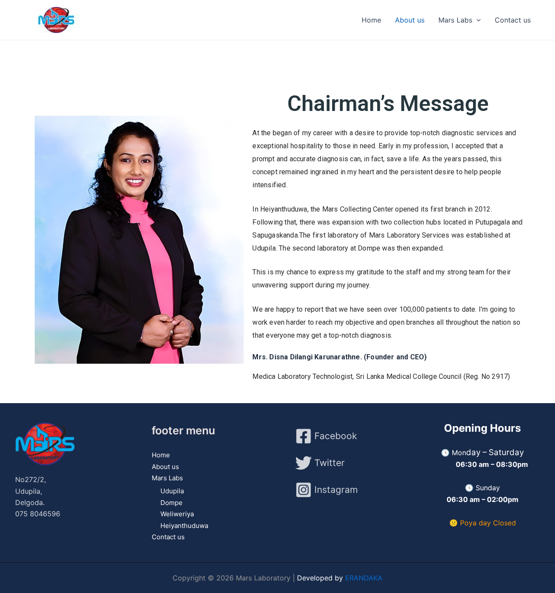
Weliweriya (177, 514)
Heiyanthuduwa (184, 525)
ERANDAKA (363, 577)
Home (371, 20)
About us (409, 20)
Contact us (513, 20)
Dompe (171, 503)
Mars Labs (455, 20)
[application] (476, 20)
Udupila (172, 491)
